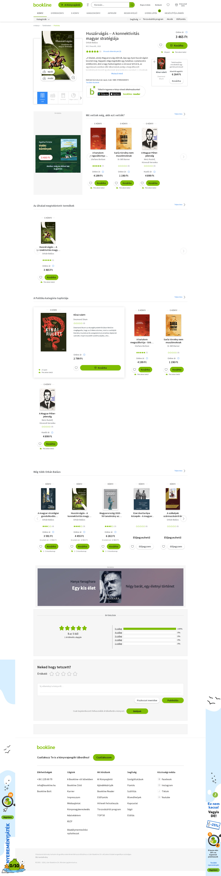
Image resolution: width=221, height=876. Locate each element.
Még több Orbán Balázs (47, 472)
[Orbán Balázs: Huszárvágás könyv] (79, 499)
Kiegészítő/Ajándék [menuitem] (174, 13)
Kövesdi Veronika (150, 162)
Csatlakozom (104, 757)
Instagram (167, 785)
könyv (48, 484)
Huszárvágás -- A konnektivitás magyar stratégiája (48, 248)
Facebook (167, 779)
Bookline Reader (105, 791)
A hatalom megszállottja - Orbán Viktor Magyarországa (98, 154)
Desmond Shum (80, 319)
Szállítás (131, 791)
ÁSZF (69, 821)
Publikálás (172, 700)
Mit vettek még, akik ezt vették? (105, 115)
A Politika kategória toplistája (51, 298)
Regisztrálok (145, 5)
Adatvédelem (74, 815)
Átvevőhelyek (134, 797)
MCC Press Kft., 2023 (93, 46)
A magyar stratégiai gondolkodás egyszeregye (48, 515)
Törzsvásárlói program (153, 19)
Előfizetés (181, 19)
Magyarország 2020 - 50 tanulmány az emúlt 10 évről (110, 515)
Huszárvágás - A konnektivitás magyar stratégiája (79, 515)
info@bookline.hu (46, 785)
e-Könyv (98, 123)
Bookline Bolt (44, 791)
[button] (80, 98)
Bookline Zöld (74, 785)
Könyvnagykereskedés (78, 809)
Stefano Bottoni (98, 159)
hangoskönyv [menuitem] (93, 13)
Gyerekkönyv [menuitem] (57, 13)
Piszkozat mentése (147, 700)
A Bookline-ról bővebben (80, 779)
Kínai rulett (79, 314)
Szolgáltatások (135, 779)
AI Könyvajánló (72, 4)
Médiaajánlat (74, 803)
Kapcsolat (132, 803)
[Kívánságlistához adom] (160, 45)
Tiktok (165, 791)
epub (50, 71)
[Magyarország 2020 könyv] (110, 499)
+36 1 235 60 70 (44, 779)
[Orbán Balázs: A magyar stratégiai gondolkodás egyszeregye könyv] (48, 499)
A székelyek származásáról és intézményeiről (172, 515)
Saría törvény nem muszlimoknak (124, 154)
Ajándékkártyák (105, 785)
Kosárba (178, 45)
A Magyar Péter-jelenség (149, 154)
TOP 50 (101, 815)
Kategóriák (42, 19)
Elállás (130, 815)
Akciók (170, 19)
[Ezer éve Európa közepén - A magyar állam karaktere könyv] (141, 499)
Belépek (158, 5)
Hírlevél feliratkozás (107, 803)
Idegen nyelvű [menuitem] (130, 13)
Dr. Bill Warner (124, 159)
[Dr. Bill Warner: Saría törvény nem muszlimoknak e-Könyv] (124, 138)
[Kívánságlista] (168, 5)
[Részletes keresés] (88, 5)
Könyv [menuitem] (40, 13)
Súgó (129, 809)
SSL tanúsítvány (41, 857)
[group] (42, 98)
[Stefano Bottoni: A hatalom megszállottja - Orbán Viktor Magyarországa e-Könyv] (98, 138)
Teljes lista (178, 114)
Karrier (70, 791)
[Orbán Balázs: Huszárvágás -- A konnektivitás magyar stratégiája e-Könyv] (58, 55)
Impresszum (73, 797)
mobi (50, 78)
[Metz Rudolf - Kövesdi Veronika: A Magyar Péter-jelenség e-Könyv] (149, 138)
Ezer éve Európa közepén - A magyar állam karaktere (141, 515)
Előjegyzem (145, 546)
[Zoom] (73, 77)
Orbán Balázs (48, 253)
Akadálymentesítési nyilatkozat (77, 831)
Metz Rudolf (149, 159)
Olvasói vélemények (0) (112, 51)
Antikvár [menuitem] (112, 13)
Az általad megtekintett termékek (54, 205)
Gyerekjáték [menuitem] (152, 12)
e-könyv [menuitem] (75, 13)
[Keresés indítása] (132, 5)
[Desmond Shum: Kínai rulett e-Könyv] (53, 332)
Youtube (166, 797)
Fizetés (131, 785)
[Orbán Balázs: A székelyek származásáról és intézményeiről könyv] (173, 499)
